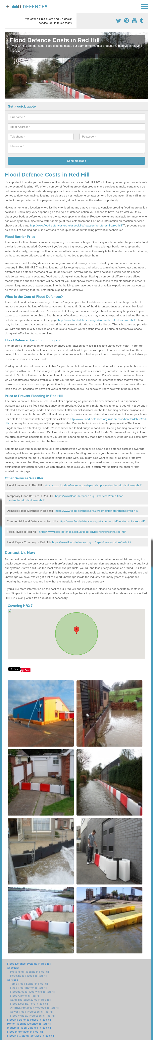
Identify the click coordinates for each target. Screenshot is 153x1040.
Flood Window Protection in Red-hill (32, 1015)
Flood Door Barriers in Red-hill (29, 1003)
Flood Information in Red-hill (25, 1031)
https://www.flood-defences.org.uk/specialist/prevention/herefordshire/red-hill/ (92, 485)
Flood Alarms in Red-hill (25, 995)
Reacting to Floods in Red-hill (28, 975)
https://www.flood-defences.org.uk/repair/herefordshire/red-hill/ (91, 542)
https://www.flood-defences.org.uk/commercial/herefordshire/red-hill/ (102, 521)
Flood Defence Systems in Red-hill (29, 963)
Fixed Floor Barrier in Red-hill (28, 987)
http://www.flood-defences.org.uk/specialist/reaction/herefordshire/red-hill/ (76, 225)
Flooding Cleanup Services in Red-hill (30, 1035)
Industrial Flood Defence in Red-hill (29, 1027)
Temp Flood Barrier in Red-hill (29, 983)
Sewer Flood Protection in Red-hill (31, 1011)
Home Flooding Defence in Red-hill (29, 1023)
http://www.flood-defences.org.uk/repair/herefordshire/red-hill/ (96, 320)
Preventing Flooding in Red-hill (29, 971)
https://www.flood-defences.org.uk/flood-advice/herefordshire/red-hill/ (82, 531)
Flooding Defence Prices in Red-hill (29, 1019)
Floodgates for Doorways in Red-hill (32, 991)
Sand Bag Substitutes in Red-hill (30, 999)
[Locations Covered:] (6, 6)
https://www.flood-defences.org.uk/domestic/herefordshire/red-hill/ (96, 510)
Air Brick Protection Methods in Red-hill (34, 1007)
